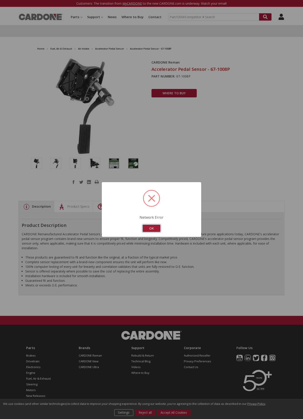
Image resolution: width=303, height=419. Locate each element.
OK (151, 228)
